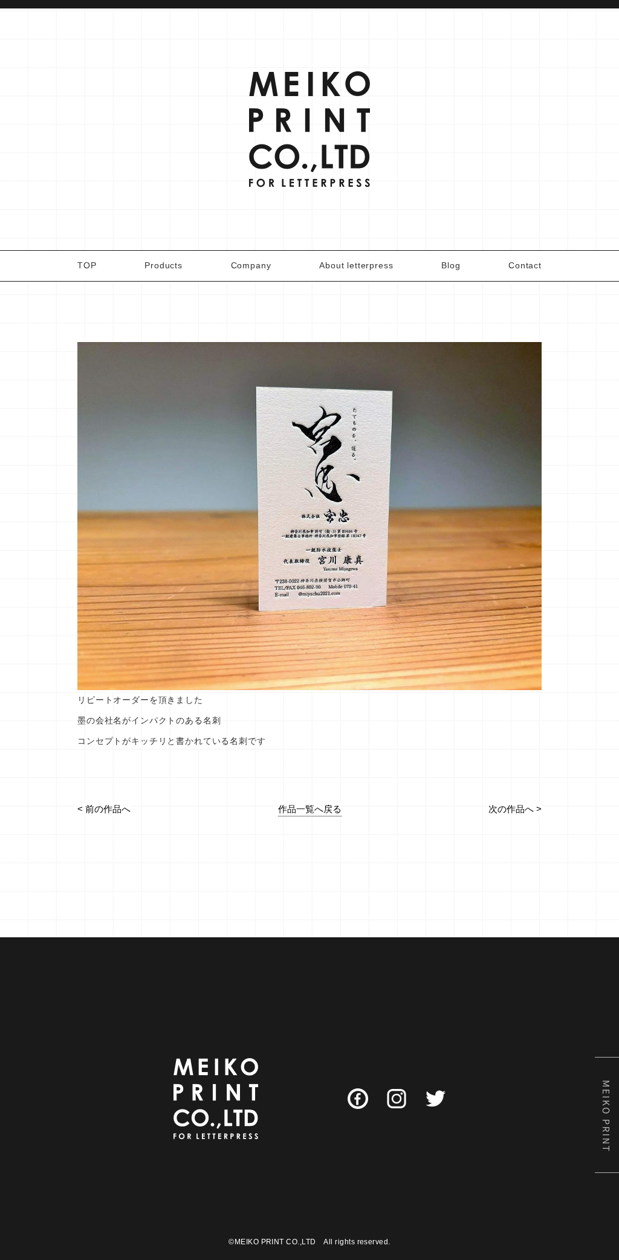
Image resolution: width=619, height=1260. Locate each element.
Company (251, 265)
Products (163, 265)
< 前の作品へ (104, 809)
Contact (525, 265)
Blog (450, 265)
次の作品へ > (515, 809)
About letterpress (356, 265)
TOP (87, 265)
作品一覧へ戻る (310, 809)
